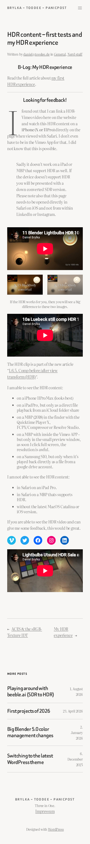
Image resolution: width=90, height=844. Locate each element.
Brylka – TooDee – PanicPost (37, 8)
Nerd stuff (74, 54)
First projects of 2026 (28, 711)
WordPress (56, 829)
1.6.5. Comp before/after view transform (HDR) (32, 373)
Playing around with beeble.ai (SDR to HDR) (30, 691)
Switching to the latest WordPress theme (30, 759)
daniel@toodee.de (36, 54)
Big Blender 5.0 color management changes (30, 732)
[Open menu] (80, 8)
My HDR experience (63, 632)
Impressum (45, 811)
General (60, 54)
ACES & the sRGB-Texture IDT (24, 632)
